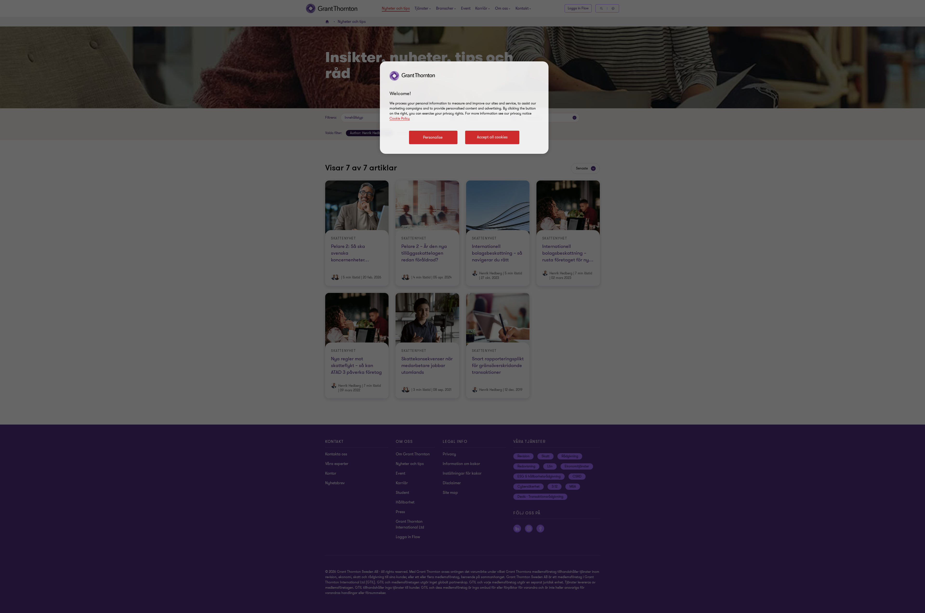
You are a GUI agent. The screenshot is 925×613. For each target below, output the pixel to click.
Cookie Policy (400, 118)
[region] (464, 107)
